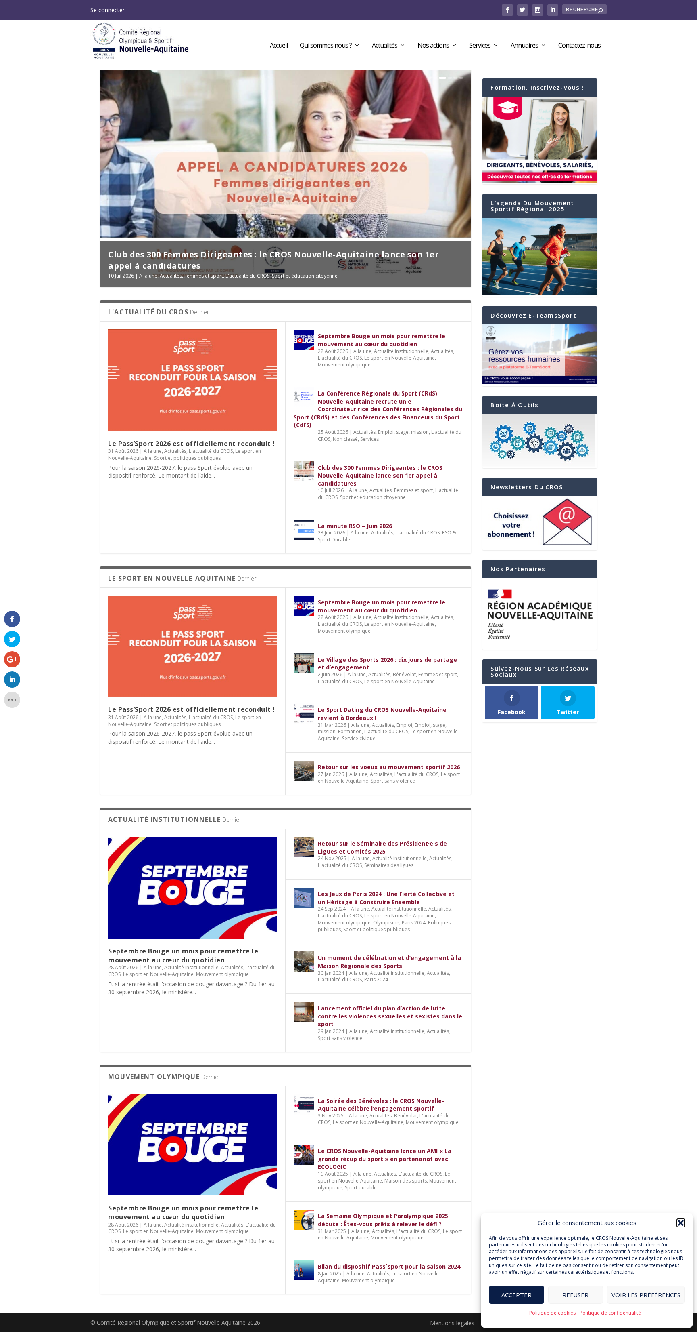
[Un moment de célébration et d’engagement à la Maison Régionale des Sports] (304, 961)
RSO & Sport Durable (256, 275)
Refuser (575, 1295)
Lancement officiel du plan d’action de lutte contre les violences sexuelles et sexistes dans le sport (390, 1016)
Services (479, 46)
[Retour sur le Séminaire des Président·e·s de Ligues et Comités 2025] (304, 847)
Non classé (345, 439)
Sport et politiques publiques (187, 458)
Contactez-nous (579, 46)
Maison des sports (405, 1180)
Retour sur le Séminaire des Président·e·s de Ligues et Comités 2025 (382, 847)
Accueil (279, 46)
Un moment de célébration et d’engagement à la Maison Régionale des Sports (389, 962)
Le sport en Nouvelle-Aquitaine (399, 357)
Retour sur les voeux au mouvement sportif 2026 (389, 767)
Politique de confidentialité (610, 1312)
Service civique (359, 738)
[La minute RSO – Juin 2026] (304, 530)
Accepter (516, 1295)
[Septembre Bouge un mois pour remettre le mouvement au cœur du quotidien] (304, 340)
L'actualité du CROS (208, 275)
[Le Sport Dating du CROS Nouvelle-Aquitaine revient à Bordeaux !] (304, 713)
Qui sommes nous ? (326, 46)
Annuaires (524, 46)
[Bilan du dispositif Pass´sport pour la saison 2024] (304, 1270)
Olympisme (386, 922)
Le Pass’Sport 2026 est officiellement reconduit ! (191, 443)
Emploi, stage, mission (403, 432)
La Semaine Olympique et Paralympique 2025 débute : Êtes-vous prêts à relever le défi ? (383, 1220)
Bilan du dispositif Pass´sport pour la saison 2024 (389, 1266)
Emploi (404, 725)
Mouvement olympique (344, 364)
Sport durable (361, 1187)
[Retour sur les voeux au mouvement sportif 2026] (304, 771)
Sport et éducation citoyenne (373, 497)
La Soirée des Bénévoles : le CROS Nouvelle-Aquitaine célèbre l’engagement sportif (381, 1105)
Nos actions (433, 46)
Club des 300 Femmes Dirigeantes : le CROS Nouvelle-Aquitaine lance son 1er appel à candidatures (380, 475)
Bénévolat (404, 674)
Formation (350, 731)
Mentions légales (452, 1323)
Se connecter (107, 10)
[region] (539, 614)
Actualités (384, 46)
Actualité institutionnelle (401, 351)
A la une (150, 275)
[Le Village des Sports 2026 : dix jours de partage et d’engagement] (304, 663)
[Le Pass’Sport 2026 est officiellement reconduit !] (192, 380)
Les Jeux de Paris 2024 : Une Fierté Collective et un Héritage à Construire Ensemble (386, 898)
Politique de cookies (552, 1312)
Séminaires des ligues (388, 865)
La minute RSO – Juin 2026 (163, 265)
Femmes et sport (413, 490)
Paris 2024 (414, 922)
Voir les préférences (645, 1295)
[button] (681, 1223)
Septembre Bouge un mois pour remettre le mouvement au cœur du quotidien (381, 340)
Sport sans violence (393, 780)
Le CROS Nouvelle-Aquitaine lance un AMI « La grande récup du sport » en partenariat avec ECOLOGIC (384, 1158)
